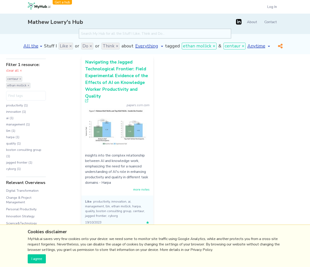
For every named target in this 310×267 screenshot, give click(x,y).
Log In (272, 6)
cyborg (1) (13, 169)
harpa (136, 206)
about (127, 46)
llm (108, 206)
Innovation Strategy (20, 216)
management (94, 206)
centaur (138, 211)
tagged (172, 46)
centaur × (234, 46)
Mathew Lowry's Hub (55, 22)
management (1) (18, 124)
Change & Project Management (18, 200)
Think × (110, 46)
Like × (66, 46)
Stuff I (50, 46)
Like (88, 201)
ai (129, 201)
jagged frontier (95, 216)
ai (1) (9, 118)
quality (90, 211)
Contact (270, 22)
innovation (118, 201)
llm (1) (10, 131)
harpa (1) (12, 137)
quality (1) (13, 143)
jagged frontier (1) (19, 162)
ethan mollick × (199, 46)
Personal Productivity (21, 209)
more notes (141, 189)
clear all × (14, 70)
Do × (87, 46)
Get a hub (62, 2)
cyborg (113, 216)
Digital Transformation (22, 191)
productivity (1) (17, 105)
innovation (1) (16, 112)
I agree (36, 258)
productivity (101, 201)
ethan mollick (121, 206)
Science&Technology (21, 223)
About (252, 22)
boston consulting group (113, 211)
